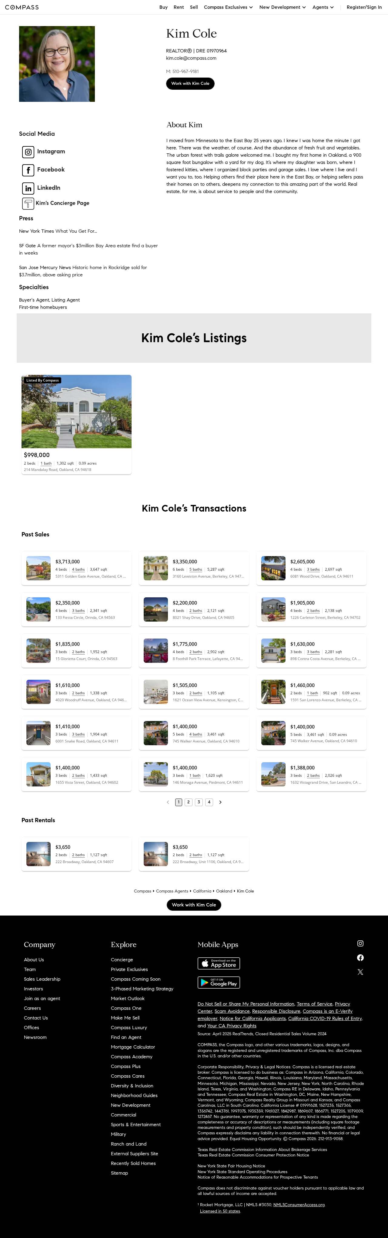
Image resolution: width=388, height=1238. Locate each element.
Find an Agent (126, 1037)
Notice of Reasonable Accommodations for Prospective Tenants (258, 1177)
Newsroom (35, 1037)
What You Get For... (76, 231)
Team (30, 969)
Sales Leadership (42, 979)
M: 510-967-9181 (182, 71)
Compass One (126, 1008)
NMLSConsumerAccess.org (299, 1204)
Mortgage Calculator (133, 1047)
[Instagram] (360, 942)
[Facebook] (360, 956)
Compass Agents (172, 891)
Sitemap (119, 1173)
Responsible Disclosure (276, 1011)
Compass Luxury (129, 1027)
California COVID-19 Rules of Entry (325, 1018)
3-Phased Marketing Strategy (142, 989)
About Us (34, 960)
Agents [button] (320, 7)
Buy (163, 7)
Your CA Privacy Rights (231, 1026)
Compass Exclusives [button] (225, 7)
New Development (130, 1105)
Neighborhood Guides (134, 1095)
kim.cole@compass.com (191, 58)
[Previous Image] (29, 411)
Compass (142, 891)
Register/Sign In (364, 7)
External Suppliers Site (134, 1153)
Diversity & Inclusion (132, 1086)
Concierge (122, 960)
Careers (32, 1008)
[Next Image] (124, 411)
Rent (179, 7)
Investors (33, 989)
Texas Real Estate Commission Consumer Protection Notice (253, 1155)
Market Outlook (128, 998)
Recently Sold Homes (133, 1163)
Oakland (224, 891)
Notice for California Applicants (253, 1018)
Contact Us (36, 1018)
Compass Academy (131, 1056)
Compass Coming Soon (136, 979)
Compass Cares (128, 1076)
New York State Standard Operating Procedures (242, 1171)
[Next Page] (220, 802)
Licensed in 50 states (220, 1211)
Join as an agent (42, 998)
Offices (31, 1027)
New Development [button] (279, 7)
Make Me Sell (125, 1018)
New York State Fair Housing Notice (231, 1166)
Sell (194, 7)
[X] (360, 970)
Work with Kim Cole (190, 83)
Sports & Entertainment (136, 1124)
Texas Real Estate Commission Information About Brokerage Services (262, 1149)
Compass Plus (126, 1066)
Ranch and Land (128, 1144)
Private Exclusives (129, 969)
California (202, 891)
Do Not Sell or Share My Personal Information (246, 1004)
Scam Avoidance (232, 1011)
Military (118, 1134)
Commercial (123, 1115)
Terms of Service (315, 1004)
